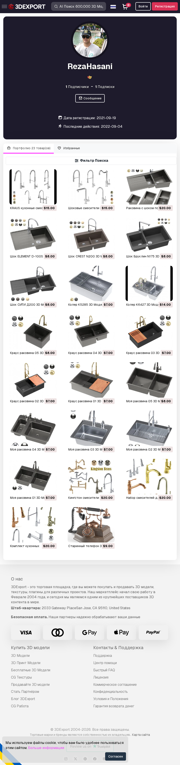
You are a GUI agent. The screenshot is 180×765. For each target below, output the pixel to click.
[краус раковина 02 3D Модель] (33, 380)
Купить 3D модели (30, 647)
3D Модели (20, 655)
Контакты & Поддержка (118, 647)
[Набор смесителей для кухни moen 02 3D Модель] (149, 476)
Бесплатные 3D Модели (30, 670)
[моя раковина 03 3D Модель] (91, 428)
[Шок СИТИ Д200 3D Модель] (33, 283)
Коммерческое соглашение (115, 684)
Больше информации (46, 747)
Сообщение (92, 98)
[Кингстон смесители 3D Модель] (91, 476)
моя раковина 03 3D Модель (90, 449)
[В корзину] (41, 198)
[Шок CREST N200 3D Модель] (91, 235)
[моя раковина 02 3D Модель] (149, 428)
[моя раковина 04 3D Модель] (33, 428)
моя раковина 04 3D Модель (32, 449)
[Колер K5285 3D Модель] (91, 283)
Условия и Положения (110, 699)
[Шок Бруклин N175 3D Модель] (149, 235)
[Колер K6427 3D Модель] (149, 283)
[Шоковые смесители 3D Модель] (91, 187)
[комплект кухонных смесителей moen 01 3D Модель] (33, 524)
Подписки (104, 86)
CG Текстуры (21, 677)
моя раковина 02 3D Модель (148, 449)
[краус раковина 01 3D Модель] (91, 380)
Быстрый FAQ (104, 670)
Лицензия (100, 677)
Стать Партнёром (25, 691)
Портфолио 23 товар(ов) (31, 148)
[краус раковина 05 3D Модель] (33, 331)
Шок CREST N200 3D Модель (90, 256)
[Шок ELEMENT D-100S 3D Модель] (33, 235)
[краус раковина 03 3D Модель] (149, 331)
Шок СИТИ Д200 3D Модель (31, 305)
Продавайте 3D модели (30, 684)
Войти (143, 6)
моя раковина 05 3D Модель (148, 401)
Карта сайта (141, 735)
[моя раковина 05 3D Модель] (149, 380)
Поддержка (102, 655)
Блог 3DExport (23, 699)
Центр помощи (105, 663)
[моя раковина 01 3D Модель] (33, 476)
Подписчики (77, 86)
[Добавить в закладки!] (50, 198)
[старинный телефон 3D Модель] (91, 524)
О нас (17, 579)
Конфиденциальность (110, 691)
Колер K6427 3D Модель (145, 305)
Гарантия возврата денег (113, 706)
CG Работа (20, 706)
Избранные (71, 148)
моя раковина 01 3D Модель (31, 498)
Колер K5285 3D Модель (87, 305)
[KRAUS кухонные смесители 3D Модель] (33, 187)
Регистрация (165, 6)
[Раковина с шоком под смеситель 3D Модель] (149, 187)
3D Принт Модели (25, 663)
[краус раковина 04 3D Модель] (91, 331)
